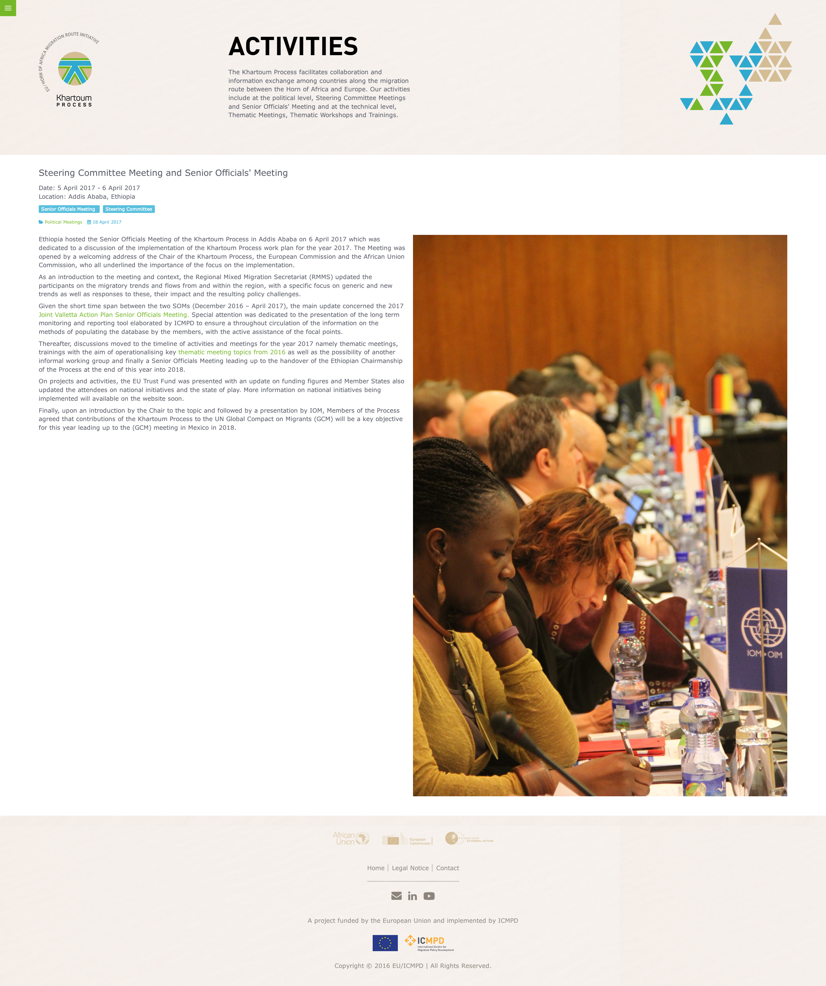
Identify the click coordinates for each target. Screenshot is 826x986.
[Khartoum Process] (69, 69)
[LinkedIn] (412, 895)
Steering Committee (129, 209)
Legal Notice (410, 867)
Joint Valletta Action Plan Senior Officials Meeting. (115, 314)
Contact (447, 867)
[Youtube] (429, 896)
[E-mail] (396, 895)
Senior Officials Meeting (69, 209)
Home (376, 867)
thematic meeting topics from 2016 (233, 352)
